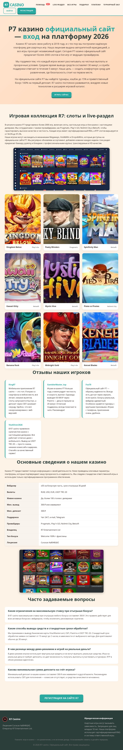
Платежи (96, 4)
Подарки (84, 4)
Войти (9, 11)
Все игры (72, 4)
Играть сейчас (61, 95)
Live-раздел (59, 4)
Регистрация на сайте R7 (62, 698)
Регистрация (26, 10)
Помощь (42, 4)
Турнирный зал (111, 4)
